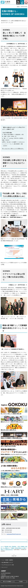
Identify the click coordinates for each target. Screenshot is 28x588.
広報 (19, 546)
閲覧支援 (18, 3)
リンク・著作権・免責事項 (7, 560)
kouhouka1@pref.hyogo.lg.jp (14, 534)
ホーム (2, 546)
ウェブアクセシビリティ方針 (8, 564)
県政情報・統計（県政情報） (11, 546)
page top (14, 555)
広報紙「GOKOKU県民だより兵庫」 (18, 548)
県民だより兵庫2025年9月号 (7, 549)
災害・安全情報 (26, 3)
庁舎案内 (21, 581)
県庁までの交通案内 (7, 581)
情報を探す (22, 3)
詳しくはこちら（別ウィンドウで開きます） (13, 148)
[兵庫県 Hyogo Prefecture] (5, 2)
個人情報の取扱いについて (7, 562)
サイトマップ (4, 567)
